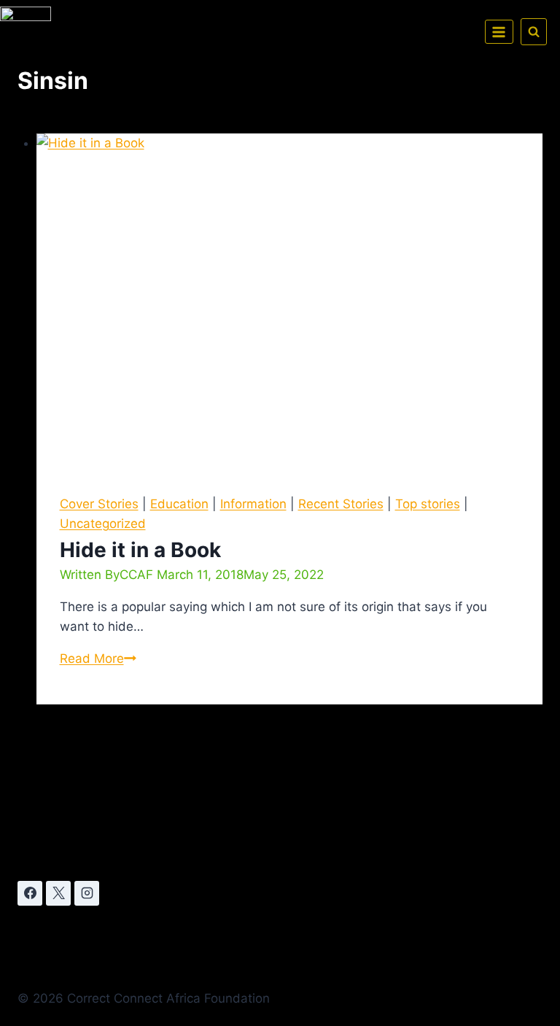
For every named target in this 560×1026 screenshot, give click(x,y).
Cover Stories (99, 504)
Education (179, 504)
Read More (98, 658)
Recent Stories (341, 504)
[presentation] (289, 302)
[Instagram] (86, 893)
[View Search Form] (534, 31)
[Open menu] (499, 32)
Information (253, 504)
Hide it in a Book (140, 549)
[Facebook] (30, 893)
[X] (58, 893)
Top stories (427, 504)
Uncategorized (103, 523)
